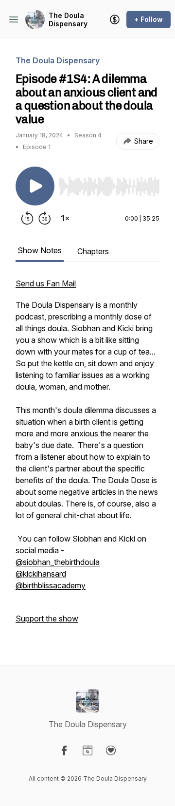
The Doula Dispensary (68, 19)
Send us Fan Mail (46, 283)
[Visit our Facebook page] (64, 750)
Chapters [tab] (93, 251)
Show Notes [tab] (40, 250)
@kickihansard (41, 574)
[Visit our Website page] (87, 750)
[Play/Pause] (35, 186)
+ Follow (148, 19)
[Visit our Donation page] (111, 750)
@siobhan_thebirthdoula (58, 562)
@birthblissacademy (51, 585)
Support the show (47, 618)
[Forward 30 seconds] (45, 218)
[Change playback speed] (65, 218)
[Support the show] (115, 19)
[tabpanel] (87, 456)
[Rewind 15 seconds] (27, 218)
